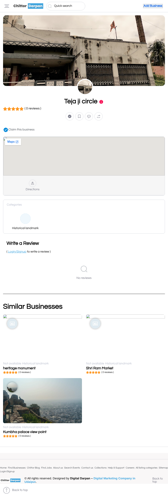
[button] (70, 116)
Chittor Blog (33, 467)
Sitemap (163, 467)
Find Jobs (46, 467)
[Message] (89, 116)
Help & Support (116, 467)
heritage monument (19, 368)
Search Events (72, 467)
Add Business (153, 6)
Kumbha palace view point (25, 432)
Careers (130, 467)
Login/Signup (7, 471)
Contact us (87, 467)
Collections (100, 467)
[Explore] (6, 6)
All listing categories (146, 467)
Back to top (157, 480)
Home (3, 467)
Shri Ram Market (99, 368)
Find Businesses (17, 467)
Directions (32, 189)
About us (58, 467)
